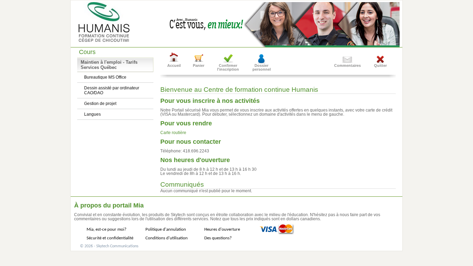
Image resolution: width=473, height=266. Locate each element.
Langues (92, 114)
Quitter (380, 65)
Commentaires (347, 65)
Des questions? (218, 238)
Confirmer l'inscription (228, 67)
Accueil (174, 65)
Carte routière (173, 133)
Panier (198, 65)
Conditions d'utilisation (166, 238)
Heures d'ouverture (222, 229)
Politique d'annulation (165, 229)
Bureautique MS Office (105, 77)
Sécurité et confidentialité (110, 238)
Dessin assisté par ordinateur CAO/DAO (111, 90)
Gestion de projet (100, 103)
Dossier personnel (261, 67)
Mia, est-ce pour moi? (106, 229)
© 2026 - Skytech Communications (109, 246)
